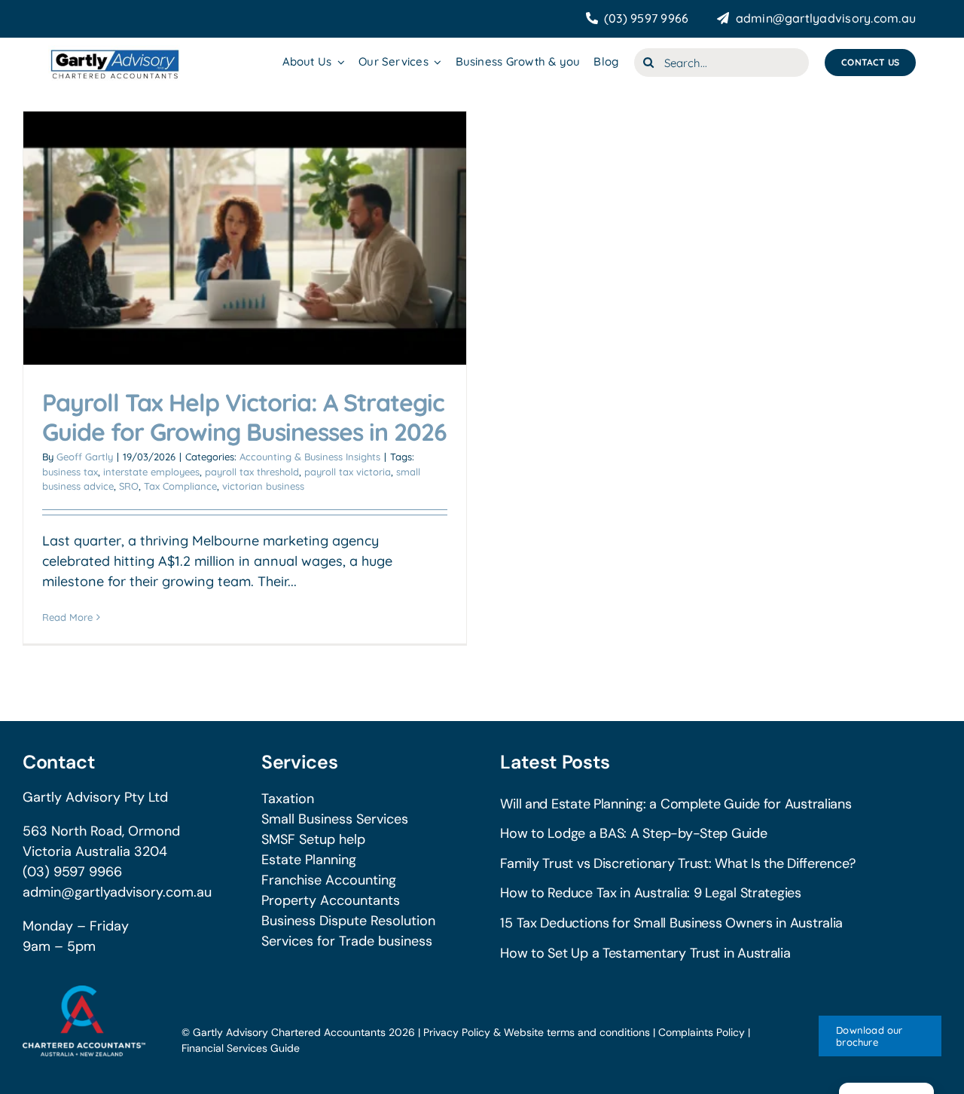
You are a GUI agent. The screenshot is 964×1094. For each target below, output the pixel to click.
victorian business (263, 486)
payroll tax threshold (252, 472)
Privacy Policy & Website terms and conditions (536, 1032)
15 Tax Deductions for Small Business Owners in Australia (671, 923)
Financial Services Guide (241, 1048)
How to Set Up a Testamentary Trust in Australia (645, 953)
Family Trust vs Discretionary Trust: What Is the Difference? (678, 863)
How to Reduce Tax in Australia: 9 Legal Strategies (650, 893)
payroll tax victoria (347, 472)
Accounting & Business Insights (309, 457)
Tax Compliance (180, 486)
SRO (129, 486)
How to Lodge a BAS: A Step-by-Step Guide (633, 833)
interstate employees (151, 472)
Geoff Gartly (84, 457)
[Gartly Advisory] (114, 51)
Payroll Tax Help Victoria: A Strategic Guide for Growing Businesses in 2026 (244, 416)
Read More (67, 617)
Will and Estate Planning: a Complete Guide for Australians (675, 804)
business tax (70, 472)
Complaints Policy (701, 1032)
